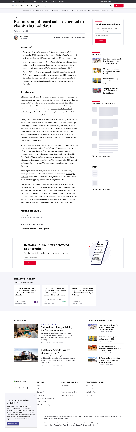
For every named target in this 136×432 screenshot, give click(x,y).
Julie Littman (24, 37)
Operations (104, 10)
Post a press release (104, 156)
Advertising (65, 385)
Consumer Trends (28, 10)
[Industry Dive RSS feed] (28, 388)
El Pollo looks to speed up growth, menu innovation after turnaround (109, 360)
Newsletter (40, 395)
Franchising (55, 10)
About (39, 385)
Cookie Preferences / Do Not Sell (87, 425)
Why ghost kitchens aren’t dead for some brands (111, 71)
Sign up (120, 6)
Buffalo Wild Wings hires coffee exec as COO (111, 81)
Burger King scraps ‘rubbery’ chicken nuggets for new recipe (110, 348)
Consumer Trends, (36, 229)
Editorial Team (41, 389)
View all (94, 156)
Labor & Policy (65, 10)
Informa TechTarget (75, 416)
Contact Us (40, 392)
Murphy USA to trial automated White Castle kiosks (111, 91)
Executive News (81, 10)
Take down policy (69, 425)
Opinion (37, 6)
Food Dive (36, 1)
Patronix (24, 215)
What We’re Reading (43, 405)
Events (50, 6)
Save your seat (12, 423)
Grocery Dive (44, 1)
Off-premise (39, 10)
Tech (111, 10)
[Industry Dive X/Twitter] (23, 388)
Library (44, 6)
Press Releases (58, 6)
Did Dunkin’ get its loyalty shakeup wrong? (55, 351)
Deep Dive (30, 6)
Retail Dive (61, 1)
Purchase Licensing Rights (45, 398)
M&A (73, 10)
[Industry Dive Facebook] (19, 388)
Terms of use (58, 425)
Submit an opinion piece (69, 392)
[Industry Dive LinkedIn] (15, 388)
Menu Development (93, 10)
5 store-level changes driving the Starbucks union (57, 329)
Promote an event (104, 189)
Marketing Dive (52, 1)
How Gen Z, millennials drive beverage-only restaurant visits (112, 61)
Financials (48, 10)
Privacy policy (48, 425)
